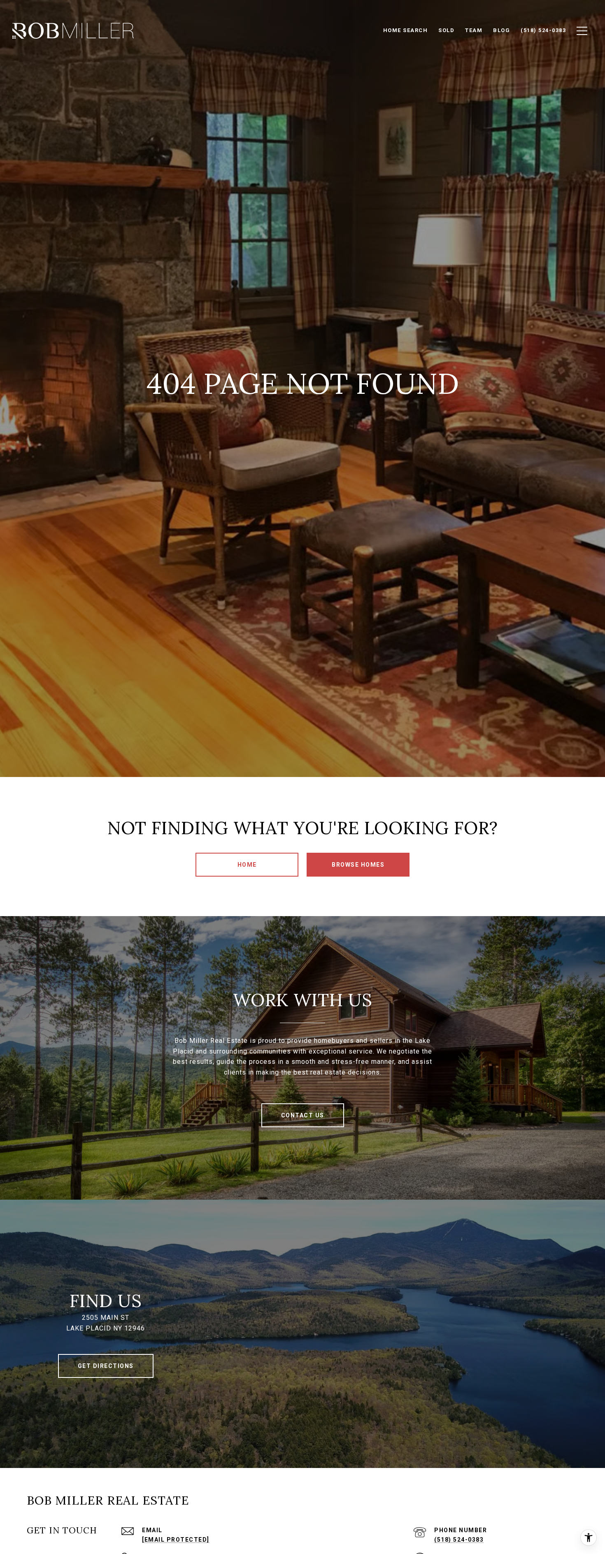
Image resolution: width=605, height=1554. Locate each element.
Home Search (405, 30)
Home (247, 864)
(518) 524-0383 (459, 1539)
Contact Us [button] (302, 1115)
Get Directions (106, 1366)
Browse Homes (358, 864)
